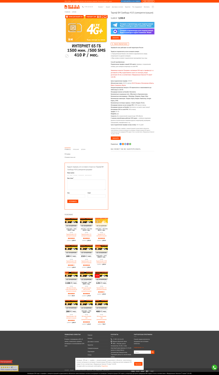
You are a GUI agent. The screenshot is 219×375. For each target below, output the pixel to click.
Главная (67, 12)
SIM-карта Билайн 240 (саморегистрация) (86, 318)
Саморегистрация (93, 348)
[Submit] (152, 352)
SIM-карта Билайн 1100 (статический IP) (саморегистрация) (71, 289)
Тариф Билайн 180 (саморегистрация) (71, 261)
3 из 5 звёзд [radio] (75, 175)
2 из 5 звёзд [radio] (70, 175)
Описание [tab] (76, 149)
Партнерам (91, 351)
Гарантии (127, 7)
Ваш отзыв (70, 178)
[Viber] (128, 144)
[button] (67, 56)
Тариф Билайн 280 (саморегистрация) (71, 317)
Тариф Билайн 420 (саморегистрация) (71, 235)
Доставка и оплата (117, 7)
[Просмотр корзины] (153, 6)
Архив (74, 12)
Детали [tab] (83, 149)
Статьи (89, 355)
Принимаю (138, 364)
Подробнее (105, 366)
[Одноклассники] (123, 144)
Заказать (115, 38)
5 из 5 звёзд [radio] (88, 175)
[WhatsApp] (130, 144)
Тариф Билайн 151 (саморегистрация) (86, 235)
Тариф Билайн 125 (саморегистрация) (101, 288)
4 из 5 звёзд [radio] (81, 175)
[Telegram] (125, 144)
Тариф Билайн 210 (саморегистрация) (86, 261)
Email (89, 193)
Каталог (100, 7)
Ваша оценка (70, 173)
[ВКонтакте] (121, 144)
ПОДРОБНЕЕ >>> (139, 347)
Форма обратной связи (120, 341)
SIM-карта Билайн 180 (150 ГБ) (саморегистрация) (86, 289)
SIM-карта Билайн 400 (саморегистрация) (102, 318)
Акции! (108, 7)
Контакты (147, 7)
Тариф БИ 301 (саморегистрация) (102, 235)
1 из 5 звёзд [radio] (68, 175)
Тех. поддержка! (137, 7)
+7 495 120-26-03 (118, 339)
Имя (68, 193)
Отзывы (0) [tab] (68, 149)
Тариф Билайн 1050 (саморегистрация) (101, 261)
